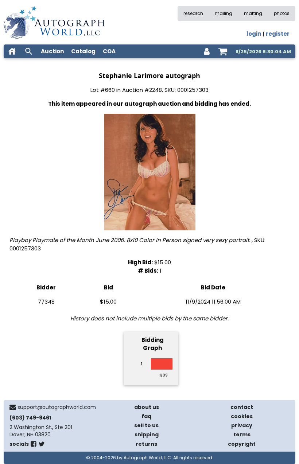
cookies (242, 416)
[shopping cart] (223, 51)
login (253, 34)
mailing (223, 13)
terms (242, 434)
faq (146, 416)
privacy (241, 425)
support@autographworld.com (57, 407)
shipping (147, 434)
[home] (12, 51)
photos (282, 13)
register (278, 34)
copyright (242, 444)
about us (146, 407)
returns (146, 444)
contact (241, 407)
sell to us (146, 425)
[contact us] (12, 407)
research (193, 13)
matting (253, 13)
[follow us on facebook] (33, 445)
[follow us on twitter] (41, 445)
